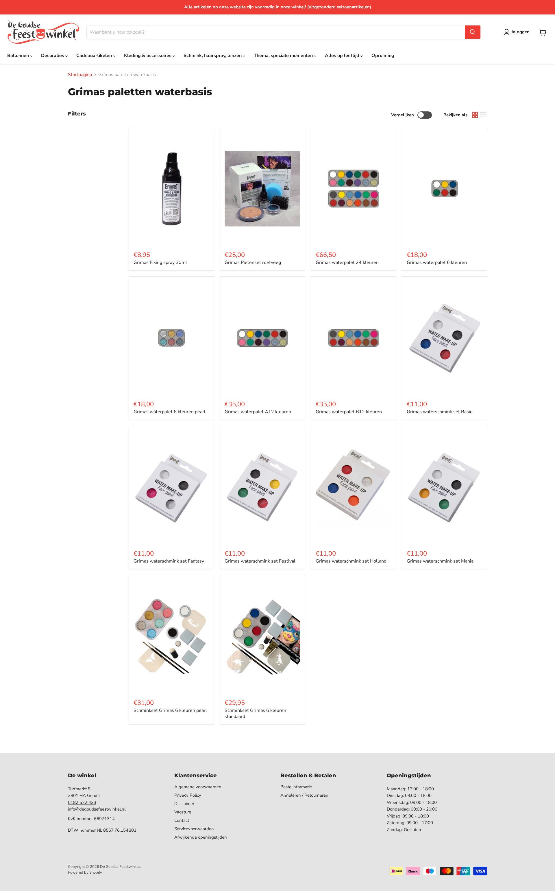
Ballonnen (18, 55)
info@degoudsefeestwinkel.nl (96, 809)
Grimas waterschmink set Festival (260, 561)
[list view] (483, 115)
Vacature (182, 812)
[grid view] (475, 115)
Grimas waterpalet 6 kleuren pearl (170, 412)
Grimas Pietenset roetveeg (253, 262)
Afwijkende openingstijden (200, 837)
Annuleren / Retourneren (304, 795)
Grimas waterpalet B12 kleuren (349, 412)
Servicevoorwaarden (194, 829)
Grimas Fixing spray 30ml (160, 262)
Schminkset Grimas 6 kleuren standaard (255, 713)
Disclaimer (184, 804)
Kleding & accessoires (148, 55)
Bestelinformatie (296, 787)
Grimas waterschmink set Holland (351, 561)
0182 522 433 (82, 802)
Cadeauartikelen (94, 55)
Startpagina (80, 74)
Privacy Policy (187, 795)
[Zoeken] (472, 32)
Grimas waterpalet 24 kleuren (347, 262)
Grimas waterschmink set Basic (439, 412)
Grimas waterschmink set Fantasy (169, 561)
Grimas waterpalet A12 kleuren (258, 412)
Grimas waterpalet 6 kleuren (437, 262)
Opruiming (382, 55)
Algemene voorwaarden (197, 787)
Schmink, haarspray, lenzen (213, 55)
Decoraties (53, 55)
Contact (181, 820)
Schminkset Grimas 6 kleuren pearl (170, 710)
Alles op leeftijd (342, 55)
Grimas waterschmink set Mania (440, 561)
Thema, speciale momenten (284, 55)
